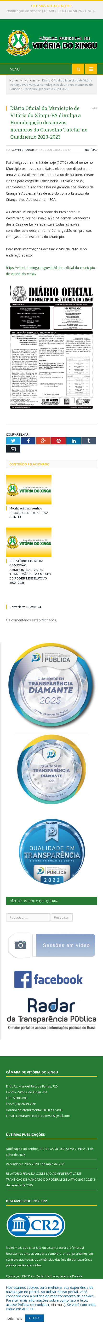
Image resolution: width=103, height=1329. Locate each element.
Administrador (23, 149)
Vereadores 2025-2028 (50, 11)
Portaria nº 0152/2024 (25, 607)
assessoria (39, 1253)
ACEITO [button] (34, 1318)
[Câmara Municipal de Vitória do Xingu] (51, 42)
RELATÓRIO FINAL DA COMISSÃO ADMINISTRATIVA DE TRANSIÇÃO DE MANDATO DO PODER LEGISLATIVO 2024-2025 (30, 572)
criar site (35, 1247)
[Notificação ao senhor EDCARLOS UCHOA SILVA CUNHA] (29, 489)
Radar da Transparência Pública (59, 1276)
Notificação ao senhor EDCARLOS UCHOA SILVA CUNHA (28, 512)
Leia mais (56, 1304)
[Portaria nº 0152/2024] (29, 598)
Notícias (91, 149)
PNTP (26, 1276)
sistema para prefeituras (65, 1247)
